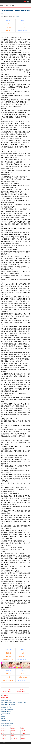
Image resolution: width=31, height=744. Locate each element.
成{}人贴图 (14, 738)
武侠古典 (13, 728)
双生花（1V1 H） (22, 680)
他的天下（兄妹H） (23, 659)
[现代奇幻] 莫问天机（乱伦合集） (8, 704)
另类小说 (3, 728)
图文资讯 (23, 736)
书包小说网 (8, 27)
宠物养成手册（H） (23, 656)
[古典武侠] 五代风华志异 (6, 707)
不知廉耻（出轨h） (22, 677)
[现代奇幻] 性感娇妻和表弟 (7, 709)
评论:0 (17, 16)
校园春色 (13, 730)
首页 (7, 5)
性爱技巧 (23, 728)
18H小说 (3, 738)
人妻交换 (23, 730)
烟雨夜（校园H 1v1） (22, 30)
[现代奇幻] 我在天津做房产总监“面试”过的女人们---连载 (13, 702)
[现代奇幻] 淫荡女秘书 (6, 714)
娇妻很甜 (23, 27)
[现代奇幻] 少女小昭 (5, 721)
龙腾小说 (3, 736)
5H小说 (22, 24)
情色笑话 (12, 5)
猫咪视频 (8, 20)
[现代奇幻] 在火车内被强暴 (7, 723)
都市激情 (13, 733)
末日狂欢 (3, 718)
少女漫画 (13, 736)
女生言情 (23, 733)
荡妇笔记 (3, 716)
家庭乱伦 (3, 730)
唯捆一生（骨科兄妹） (8, 680)
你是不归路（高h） (8, 659)
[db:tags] (6, 695)
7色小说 (22, 20)
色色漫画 (8, 24)
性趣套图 (23, 738)
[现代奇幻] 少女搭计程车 (6, 700)
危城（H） (8, 30)
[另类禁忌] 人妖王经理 (6, 725)
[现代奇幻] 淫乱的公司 (6, 711)
